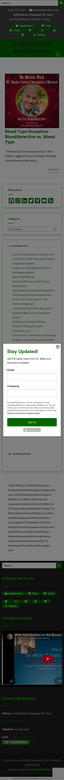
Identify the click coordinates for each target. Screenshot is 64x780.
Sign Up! (32, 422)
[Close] (58, 347)
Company (13, 386)
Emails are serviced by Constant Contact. (23, 412)
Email (10, 369)
